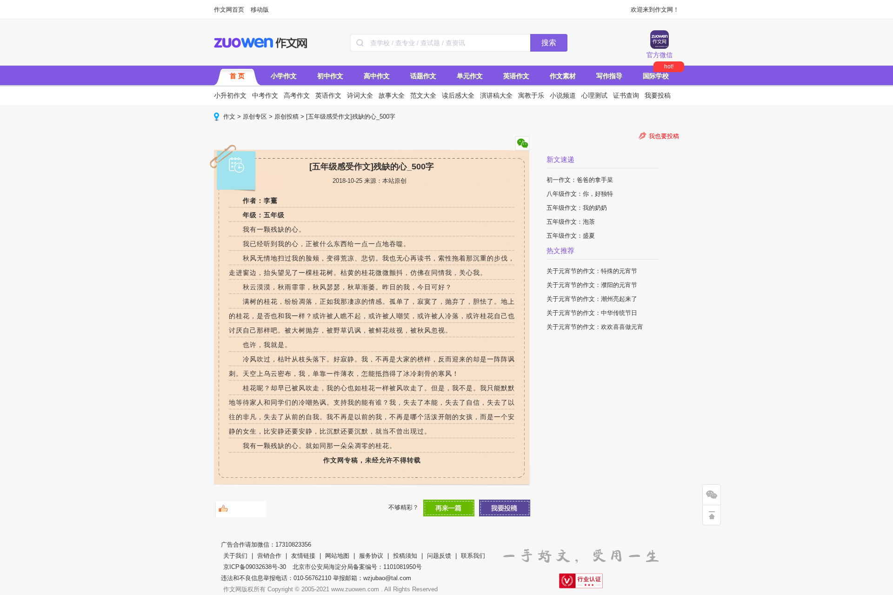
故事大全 (392, 95)
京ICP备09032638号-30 (254, 566)
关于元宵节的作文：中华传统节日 (591, 312)
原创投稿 (286, 116)
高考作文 (297, 95)
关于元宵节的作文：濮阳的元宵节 (591, 284)
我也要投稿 (664, 136)
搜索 (548, 43)
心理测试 (594, 95)
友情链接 (303, 555)
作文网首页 (229, 9)
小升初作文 (230, 95)
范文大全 (423, 95)
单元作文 (470, 76)
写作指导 (609, 76)
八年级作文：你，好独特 (579, 193)
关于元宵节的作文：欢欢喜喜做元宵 (594, 326)
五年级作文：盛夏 (570, 235)
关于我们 (235, 555)
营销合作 (269, 555)
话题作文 (423, 76)
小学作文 (284, 76)
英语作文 (516, 76)
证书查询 (626, 95)
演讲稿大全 (496, 95)
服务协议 (371, 555)
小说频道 (563, 95)
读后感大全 (458, 95)
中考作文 (265, 95)
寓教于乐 (531, 95)
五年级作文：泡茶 (570, 221)
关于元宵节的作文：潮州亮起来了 (591, 298)
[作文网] (261, 43)
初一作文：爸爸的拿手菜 (579, 179)
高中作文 (377, 76)
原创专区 (255, 116)
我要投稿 (658, 95)
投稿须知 (405, 555)
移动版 (260, 9)
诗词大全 (360, 95)
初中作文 (330, 76)
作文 (229, 116)
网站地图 (337, 555)
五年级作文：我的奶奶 (576, 207)
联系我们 (473, 555)
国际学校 (656, 76)
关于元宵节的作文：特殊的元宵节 (591, 270)
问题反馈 (439, 555)
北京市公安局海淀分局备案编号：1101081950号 (357, 566)
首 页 (237, 76)
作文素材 (563, 76)
